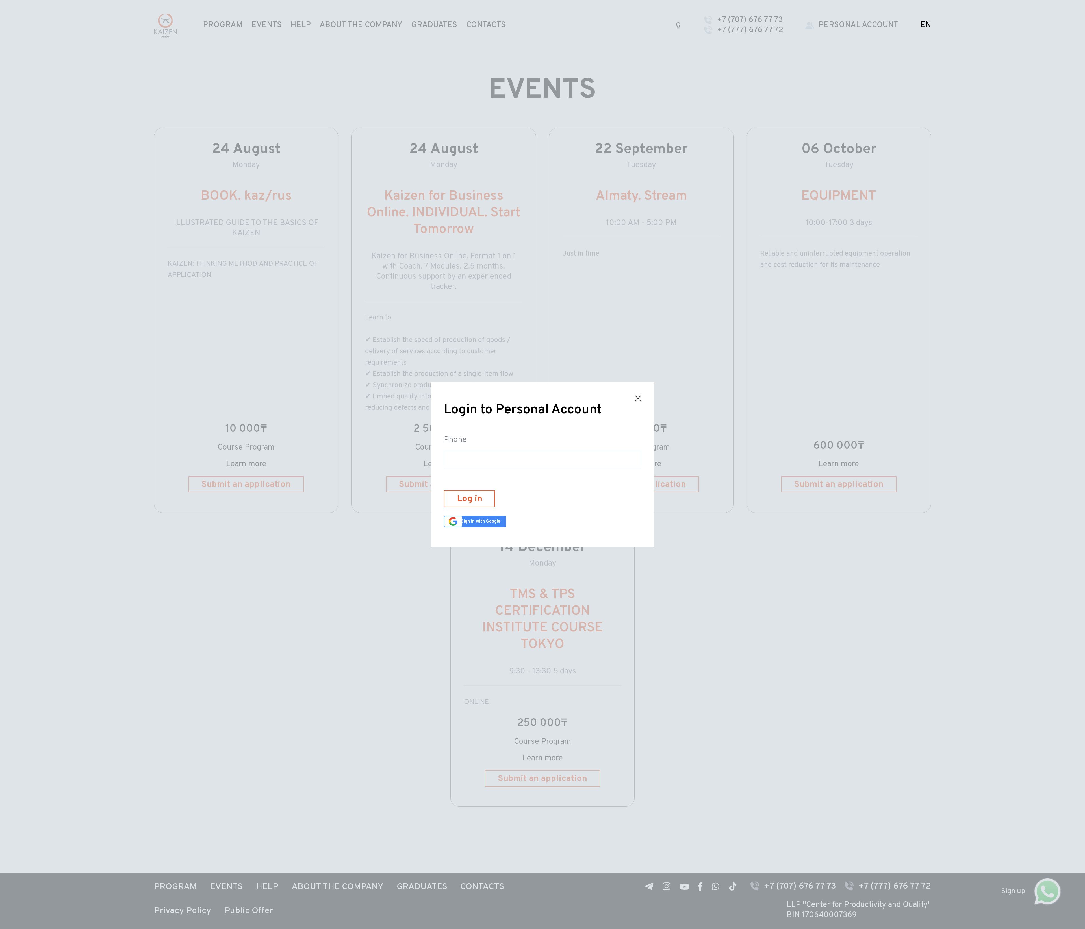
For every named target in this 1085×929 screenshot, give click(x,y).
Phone (455, 440)
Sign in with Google (480, 521)
